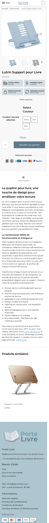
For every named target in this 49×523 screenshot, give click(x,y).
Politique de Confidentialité (14, 502)
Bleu (26, 126)
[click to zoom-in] (24, 33)
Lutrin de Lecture (32, 332)
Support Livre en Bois (13, 404)
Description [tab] (23, 180)
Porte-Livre (14, 9)
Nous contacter (9, 476)
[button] (43, 3)
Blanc (26, 120)
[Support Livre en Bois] (23, 379)
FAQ (4, 469)
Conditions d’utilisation (12, 505)
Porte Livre (21, 340)
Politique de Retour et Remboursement (20, 508)
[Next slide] (41, 34)
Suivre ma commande (12, 472)
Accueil (5, 9)
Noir (34, 120)
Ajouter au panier (29, 144)
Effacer (23, 137)
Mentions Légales (10, 498)
